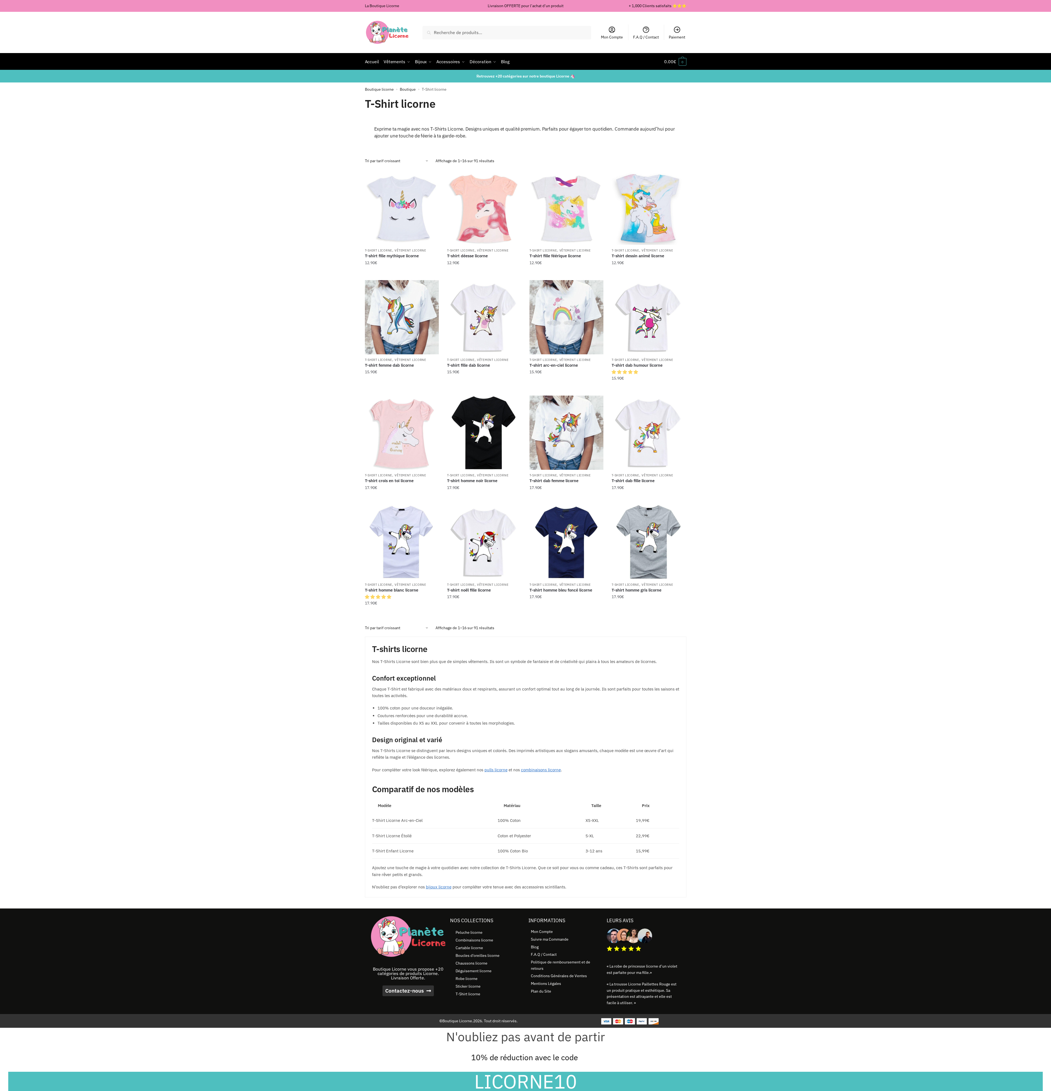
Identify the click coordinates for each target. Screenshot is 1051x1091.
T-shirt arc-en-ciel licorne (553, 365)
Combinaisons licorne (474, 940)
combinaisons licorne (541, 769)
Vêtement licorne (410, 250)
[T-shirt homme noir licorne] (484, 433)
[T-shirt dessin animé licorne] (649, 208)
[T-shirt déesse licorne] (484, 208)
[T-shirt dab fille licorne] (649, 433)
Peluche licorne (469, 932)
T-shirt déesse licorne (467, 255)
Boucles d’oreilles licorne (478, 955)
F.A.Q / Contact (646, 37)
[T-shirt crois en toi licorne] (402, 433)
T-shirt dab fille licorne (633, 480)
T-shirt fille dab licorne (468, 365)
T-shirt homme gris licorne (636, 590)
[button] (625, 372)
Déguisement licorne (474, 970)
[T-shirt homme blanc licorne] (402, 542)
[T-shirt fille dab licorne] (484, 317)
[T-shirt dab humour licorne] (649, 317)
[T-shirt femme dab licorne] (402, 317)
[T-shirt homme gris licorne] (649, 542)
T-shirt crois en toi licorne (389, 480)
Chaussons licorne (471, 963)
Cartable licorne (469, 947)
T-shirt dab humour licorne (637, 365)
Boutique (408, 89)
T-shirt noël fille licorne (469, 590)
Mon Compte (612, 37)
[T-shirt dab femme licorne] (566, 433)
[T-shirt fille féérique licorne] (566, 208)
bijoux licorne (438, 887)
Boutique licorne (379, 89)
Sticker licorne (468, 986)
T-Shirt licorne (378, 250)
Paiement (677, 37)
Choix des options (401, 273)
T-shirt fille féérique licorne (555, 255)
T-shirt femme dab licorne (389, 365)
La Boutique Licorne (382, 5)
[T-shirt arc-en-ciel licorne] (566, 317)
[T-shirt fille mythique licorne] (402, 208)
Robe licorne (467, 978)
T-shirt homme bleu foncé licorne (560, 590)
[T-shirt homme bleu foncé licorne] (566, 542)
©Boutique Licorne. (456, 1020)
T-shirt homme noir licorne (472, 480)
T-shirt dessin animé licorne (638, 255)
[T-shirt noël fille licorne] (484, 542)
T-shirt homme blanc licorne (391, 590)
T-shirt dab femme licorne (553, 480)
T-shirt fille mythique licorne (392, 255)
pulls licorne (496, 769)
